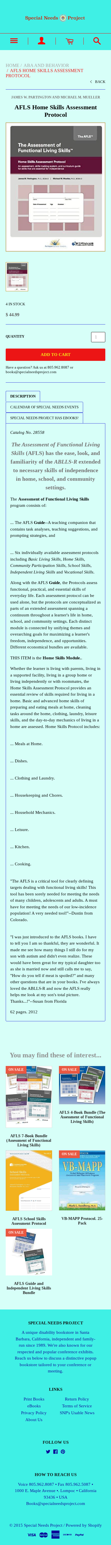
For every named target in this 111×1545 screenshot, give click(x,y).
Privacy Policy (34, 1413)
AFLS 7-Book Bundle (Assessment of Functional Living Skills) (28, 1140)
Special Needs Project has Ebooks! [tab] (44, 418)
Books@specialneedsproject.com (55, 1503)
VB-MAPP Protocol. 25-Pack (82, 1220)
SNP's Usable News (77, 1413)
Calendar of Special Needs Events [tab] (44, 407)
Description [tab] (23, 396)
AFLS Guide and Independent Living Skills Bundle (29, 1288)
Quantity (15, 337)
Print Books (34, 1399)
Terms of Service (77, 1406)
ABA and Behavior (46, 65)
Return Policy (77, 1399)
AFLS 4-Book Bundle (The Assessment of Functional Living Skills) (82, 1117)
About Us (33, 1419)
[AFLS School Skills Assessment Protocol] (29, 1180)
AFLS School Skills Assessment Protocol (28, 1221)
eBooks (34, 1406)
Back (100, 82)
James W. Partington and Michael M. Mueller (55, 97)
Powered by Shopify (84, 1525)
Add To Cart (56, 354)
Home (12, 65)
